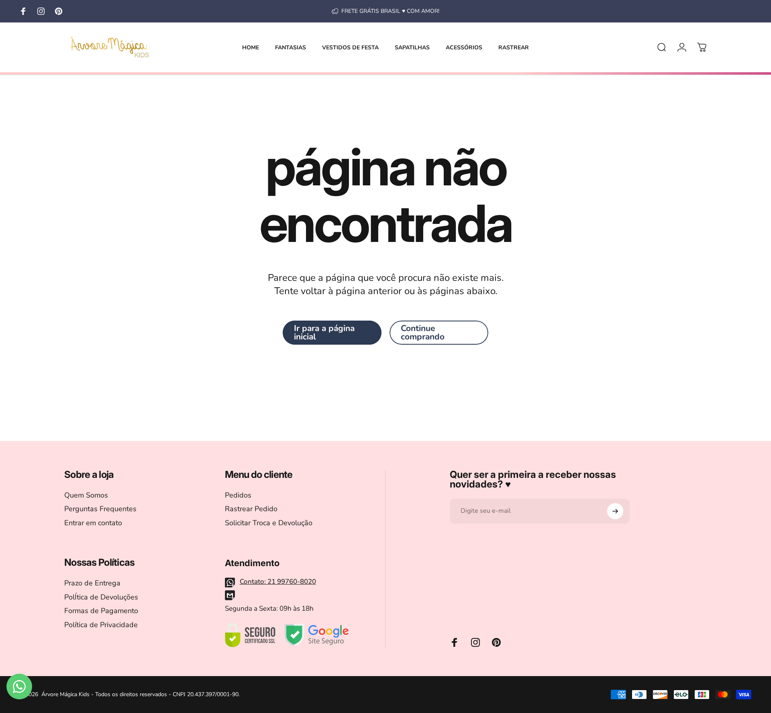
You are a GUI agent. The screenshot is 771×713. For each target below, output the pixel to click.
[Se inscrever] (615, 511)
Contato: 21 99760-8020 (278, 581)
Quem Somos (86, 495)
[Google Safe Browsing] (317, 635)
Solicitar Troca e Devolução (268, 523)
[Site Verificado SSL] (250, 635)
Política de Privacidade (101, 625)
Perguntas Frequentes (100, 509)
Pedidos (238, 495)
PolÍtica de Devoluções (101, 597)
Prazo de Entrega (92, 583)
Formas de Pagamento (101, 610)
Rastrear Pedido (251, 509)
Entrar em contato (93, 523)
